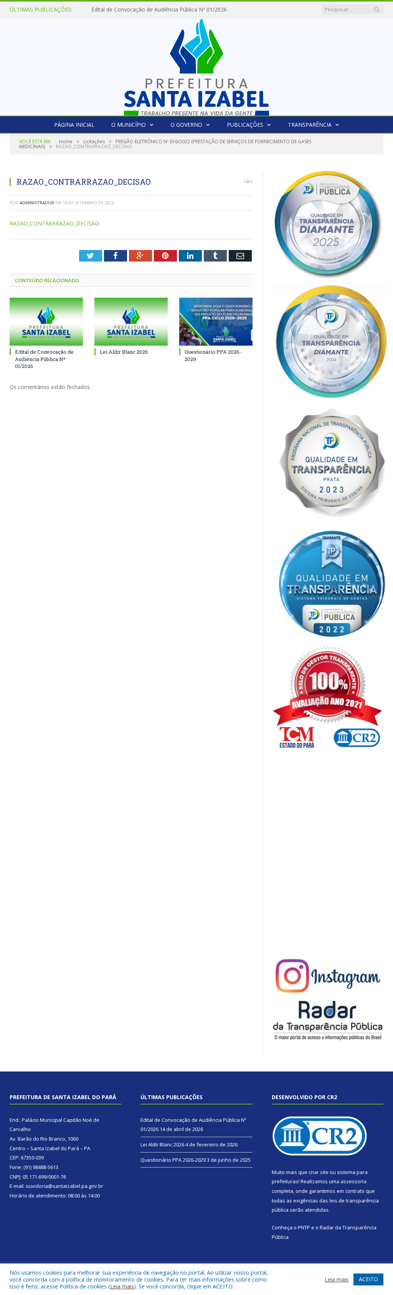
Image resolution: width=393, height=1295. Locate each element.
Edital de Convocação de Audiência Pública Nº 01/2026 (44, 358)
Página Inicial (74, 124)
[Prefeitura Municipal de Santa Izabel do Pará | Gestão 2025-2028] (196, 65)
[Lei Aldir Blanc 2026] (131, 322)
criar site (319, 1172)
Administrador (37, 202)
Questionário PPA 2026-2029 (173, 1159)
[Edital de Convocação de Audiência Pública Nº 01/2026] (46, 322)
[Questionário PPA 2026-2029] (216, 322)
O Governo (186, 124)
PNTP (304, 1227)
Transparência (310, 124)
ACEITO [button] (368, 1279)
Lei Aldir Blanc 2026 (115, 9)
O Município (128, 124)
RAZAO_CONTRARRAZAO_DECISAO (54, 223)
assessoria (353, 1181)
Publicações (245, 124)
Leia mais (122, 1286)
